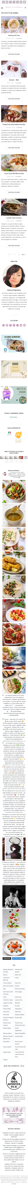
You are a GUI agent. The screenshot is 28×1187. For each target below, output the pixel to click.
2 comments (19, 127)
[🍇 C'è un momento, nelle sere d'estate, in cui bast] (14, 634)
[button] (2, 8)
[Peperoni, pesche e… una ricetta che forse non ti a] (14, 872)
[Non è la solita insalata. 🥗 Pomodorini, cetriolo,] (14, 491)
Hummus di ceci (14, 35)
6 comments (18, 176)
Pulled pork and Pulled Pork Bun (14, 124)
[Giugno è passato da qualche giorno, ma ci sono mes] (14, 896)
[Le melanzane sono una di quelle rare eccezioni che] (14, 682)
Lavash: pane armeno (14, 218)
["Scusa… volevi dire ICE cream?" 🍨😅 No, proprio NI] (14, 729)
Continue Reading (14, 54)
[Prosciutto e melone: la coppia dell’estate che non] (14, 944)
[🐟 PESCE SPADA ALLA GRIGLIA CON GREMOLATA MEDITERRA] (14, 586)
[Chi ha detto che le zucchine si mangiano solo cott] (14, 753)
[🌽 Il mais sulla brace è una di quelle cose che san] (14, 563)
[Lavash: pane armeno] (14, 199)
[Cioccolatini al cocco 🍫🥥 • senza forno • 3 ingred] (14, 849)
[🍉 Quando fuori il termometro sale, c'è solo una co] (14, 777)
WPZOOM (14, 1183)
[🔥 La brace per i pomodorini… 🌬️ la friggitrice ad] (14, 610)
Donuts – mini (14, 80)
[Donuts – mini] (14, 61)
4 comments (19, 38)
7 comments (18, 220)
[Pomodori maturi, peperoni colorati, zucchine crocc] (14, 920)
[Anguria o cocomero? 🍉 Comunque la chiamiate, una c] (14, 825)
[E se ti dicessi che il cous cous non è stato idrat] (14, 801)
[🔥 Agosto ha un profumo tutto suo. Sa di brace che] (14, 658)
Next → (24, 254)
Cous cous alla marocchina (14, 173)
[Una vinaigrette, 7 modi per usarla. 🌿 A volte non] (14, 515)
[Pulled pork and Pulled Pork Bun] (14, 106)
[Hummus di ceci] (14, 17)
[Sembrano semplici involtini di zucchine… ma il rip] (14, 539)
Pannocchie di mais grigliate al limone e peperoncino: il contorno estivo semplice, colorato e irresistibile (14, 1141)
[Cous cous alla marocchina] (14, 155)
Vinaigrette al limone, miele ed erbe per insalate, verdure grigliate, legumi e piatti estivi (14, 1135)
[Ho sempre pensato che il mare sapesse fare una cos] (14, 706)
